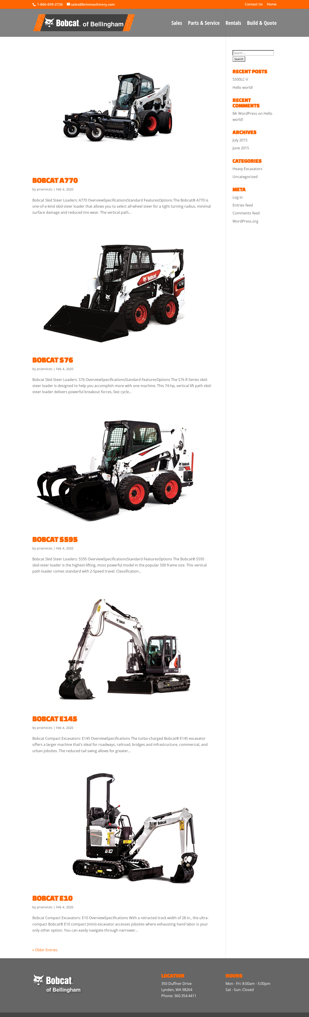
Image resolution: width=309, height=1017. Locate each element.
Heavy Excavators (247, 168)
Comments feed (246, 213)
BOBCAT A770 (55, 180)
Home (272, 4)
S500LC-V (240, 79)
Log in (238, 197)
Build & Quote (262, 23)
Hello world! (243, 87)
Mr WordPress (245, 113)
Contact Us (254, 4)
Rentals (233, 23)
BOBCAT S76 (52, 360)
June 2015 (241, 148)
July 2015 (240, 140)
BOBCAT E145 (54, 718)
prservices (44, 189)
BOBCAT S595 (55, 539)
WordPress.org (245, 221)
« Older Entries (44, 949)
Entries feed (243, 205)
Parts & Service (204, 23)
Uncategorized (245, 176)
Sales (176, 23)
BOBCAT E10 (52, 898)
